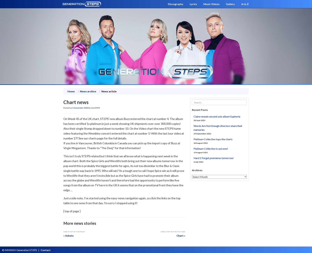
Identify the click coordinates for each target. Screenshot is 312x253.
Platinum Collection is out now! (211, 148)
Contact (46, 250)
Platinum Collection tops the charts (213, 139)
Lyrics (193, 4)
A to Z (245, 4)
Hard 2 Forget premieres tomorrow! (214, 158)
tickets (69, 235)
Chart (179, 235)
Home (71, 91)
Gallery (230, 4)
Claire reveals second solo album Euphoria (217, 116)
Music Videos (211, 4)
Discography (175, 4)
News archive (88, 91)
